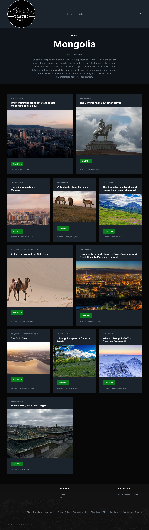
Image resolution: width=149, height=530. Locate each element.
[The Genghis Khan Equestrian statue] (109, 131)
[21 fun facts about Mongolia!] (74, 206)
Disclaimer (95, 512)
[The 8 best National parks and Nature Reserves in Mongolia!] (120, 209)
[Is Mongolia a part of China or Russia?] (74, 361)
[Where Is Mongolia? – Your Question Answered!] (120, 361)
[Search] (141, 14)
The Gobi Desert (20, 338)
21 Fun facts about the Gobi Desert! (31, 254)
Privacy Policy (64, 512)
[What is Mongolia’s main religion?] (40, 433)
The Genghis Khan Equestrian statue (100, 102)
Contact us (50, 512)
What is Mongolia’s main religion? (29, 405)
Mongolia (19, 98)
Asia (80, 14)
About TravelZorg (34, 512)
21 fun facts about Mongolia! (73, 187)
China (17, 250)
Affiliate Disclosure (111, 512)
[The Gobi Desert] (28, 358)
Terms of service (80, 512)
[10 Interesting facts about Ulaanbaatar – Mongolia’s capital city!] (40, 134)
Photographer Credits (132, 512)
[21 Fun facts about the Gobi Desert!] (40, 282)
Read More (18, 164)
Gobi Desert (25, 250)
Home (69, 14)
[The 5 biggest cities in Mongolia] (28, 209)
